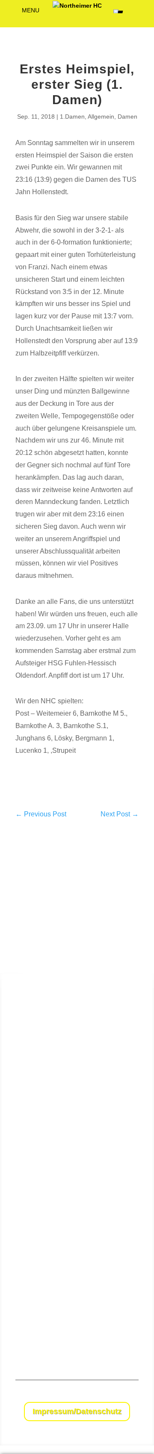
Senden (129, 1338)
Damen (127, 116)
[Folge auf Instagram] (132, 1395)
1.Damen (72, 116)
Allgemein (101, 116)
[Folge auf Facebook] (114, 1395)
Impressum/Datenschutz (77, 1411)
